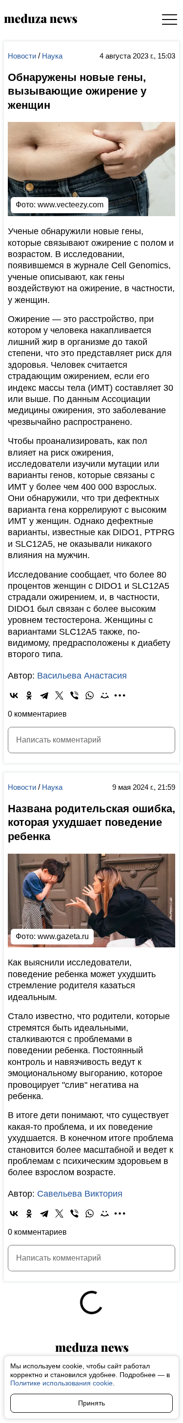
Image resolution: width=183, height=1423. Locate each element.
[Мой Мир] (105, 695)
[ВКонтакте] (14, 695)
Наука (52, 56)
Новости (23, 56)
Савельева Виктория (79, 1194)
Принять (91, 1403)
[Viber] (74, 695)
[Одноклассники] (29, 695)
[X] (59, 695)
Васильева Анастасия (82, 676)
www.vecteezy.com (70, 204)
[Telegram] (44, 695)
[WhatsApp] (89, 695)
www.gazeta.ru (63, 936)
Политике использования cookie (61, 1383)
